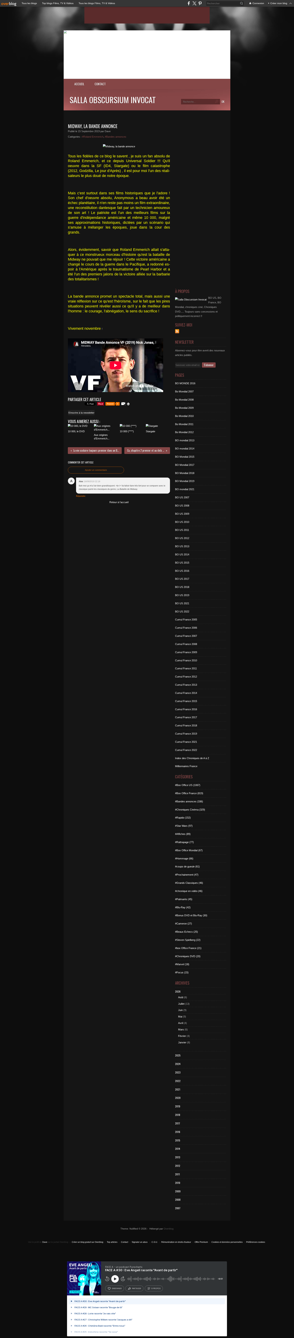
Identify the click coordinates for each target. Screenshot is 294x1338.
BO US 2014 (182, 554)
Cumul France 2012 (186, 676)
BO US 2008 (182, 505)
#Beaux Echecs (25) (186, 931)
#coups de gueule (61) (187, 866)
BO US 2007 (182, 497)
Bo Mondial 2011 (184, 424)
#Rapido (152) (183, 817)
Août (180, 997)
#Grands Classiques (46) (189, 882)
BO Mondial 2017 (184, 464)
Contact (100, 84)
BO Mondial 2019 (184, 481)
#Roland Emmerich (92, 136)
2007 (177, 1208)
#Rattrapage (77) (184, 842)
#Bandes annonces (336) (189, 801)
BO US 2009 (182, 513)
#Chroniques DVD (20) (187, 956)
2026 (178, 991)
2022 (178, 1081)
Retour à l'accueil (118, 502)
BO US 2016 (182, 570)
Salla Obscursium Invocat (113, 99)
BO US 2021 (182, 603)
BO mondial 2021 (184, 489)
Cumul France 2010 (186, 660)
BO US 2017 (182, 578)
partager (136, 1288)
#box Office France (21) (188, 948)
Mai (180, 1016)
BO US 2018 (182, 587)
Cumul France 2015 (186, 701)
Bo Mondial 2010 (184, 416)
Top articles (112, 1242)
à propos (155, 1288)
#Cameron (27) (183, 923)
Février (182, 1035)
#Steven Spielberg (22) (187, 939)
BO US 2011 (182, 529)
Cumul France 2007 (186, 635)
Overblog (169, 1228)
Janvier (182, 1042)
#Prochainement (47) (186, 874)
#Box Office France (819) (189, 793)
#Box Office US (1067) (187, 785)
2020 (178, 1098)
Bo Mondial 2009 (184, 407)
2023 (178, 1072)
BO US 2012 (182, 538)
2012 (177, 1166)
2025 (178, 1055)
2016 (177, 1132)
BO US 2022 (182, 611)
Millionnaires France (186, 766)
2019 (177, 1106)
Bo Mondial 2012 (184, 432)
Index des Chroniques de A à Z (192, 758)
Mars (181, 1029)
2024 (178, 1064)
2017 (177, 1123)
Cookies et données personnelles (227, 1242)
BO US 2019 (182, 595)
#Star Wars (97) (184, 825)
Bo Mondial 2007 (184, 391)
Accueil (79, 84)
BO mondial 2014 (184, 448)
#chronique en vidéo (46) (188, 891)
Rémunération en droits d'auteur (176, 1242)
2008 (178, 1199)
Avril (180, 1023)
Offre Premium (201, 1242)
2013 (177, 1157)
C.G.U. (155, 1242)
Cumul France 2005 (186, 619)
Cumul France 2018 (186, 725)
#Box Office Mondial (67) (189, 850)
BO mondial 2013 (184, 440)
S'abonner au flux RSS (177, 331)
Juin (180, 1010)
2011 (177, 1174)
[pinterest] (200, 3)
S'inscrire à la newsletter (81, 412)
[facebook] (189, 3)
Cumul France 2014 (186, 692)
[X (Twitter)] (194, 3)
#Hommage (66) (184, 858)
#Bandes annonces (115, 136)
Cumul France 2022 (186, 750)
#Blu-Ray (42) (183, 907)
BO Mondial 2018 (184, 473)
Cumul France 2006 (186, 627)
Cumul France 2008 (186, 644)
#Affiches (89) (183, 834)
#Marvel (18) (182, 964)
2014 (177, 1148)
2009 (178, 1191)
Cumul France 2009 (186, 652)
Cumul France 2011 (186, 668)
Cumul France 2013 (186, 684)
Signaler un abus (140, 1242)
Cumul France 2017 (186, 717)
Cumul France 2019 (186, 733)
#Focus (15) (182, 972)
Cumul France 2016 (186, 709)
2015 (177, 1140)
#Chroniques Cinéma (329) (190, 809)
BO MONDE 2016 (185, 383)
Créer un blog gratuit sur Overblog (87, 1242)
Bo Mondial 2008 (184, 399)
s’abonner (117, 1288)
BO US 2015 (182, 562)
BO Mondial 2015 (184, 456)
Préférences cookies (255, 1242)
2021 (177, 1089)
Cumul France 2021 (186, 741)
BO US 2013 (182, 546)
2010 (177, 1183)
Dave (44, 1242)
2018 (177, 1115)
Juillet (181, 1003)
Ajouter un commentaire (96, 470)
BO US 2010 (182, 521)
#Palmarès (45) (183, 899)
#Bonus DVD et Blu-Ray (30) (191, 915)
